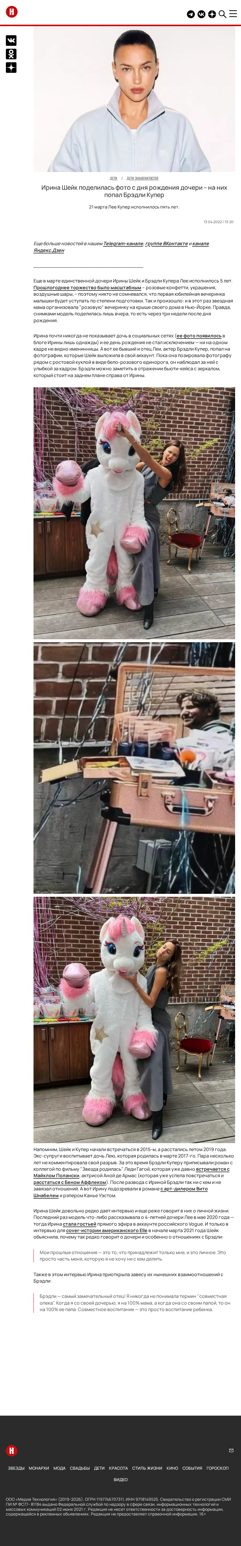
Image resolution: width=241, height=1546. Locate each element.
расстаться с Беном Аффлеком (70, 1182)
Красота (118, 1468)
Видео (121, 1479)
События (192, 1468)
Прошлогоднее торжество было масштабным (87, 287)
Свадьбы (80, 1468)
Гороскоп (218, 1468)
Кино (172, 1468)
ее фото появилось (199, 335)
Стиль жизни (147, 1468)
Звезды (16, 1468)
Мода (59, 1468)
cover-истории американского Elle (107, 1230)
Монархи (39, 1468)
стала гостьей (79, 1224)
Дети (99, 1468)
